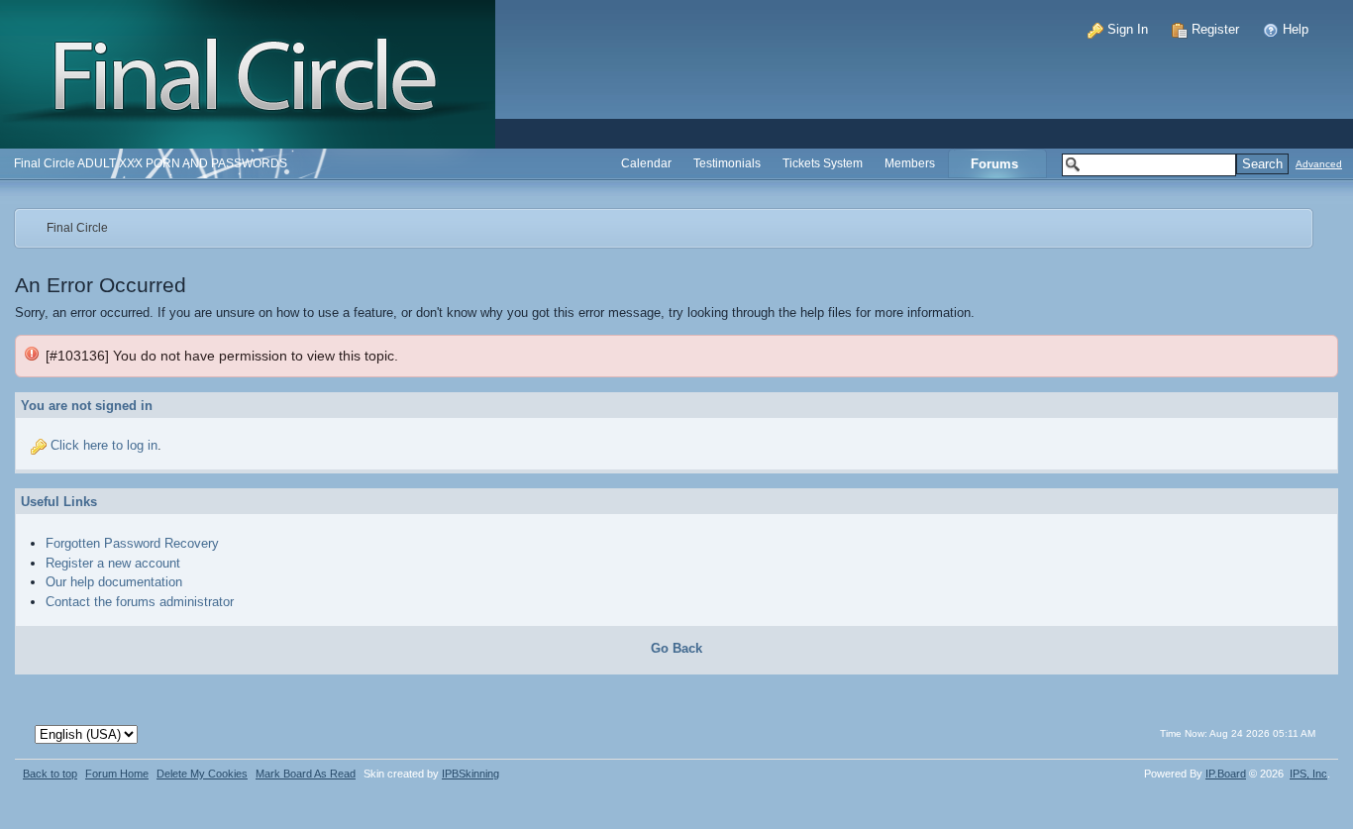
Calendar (646, 162)
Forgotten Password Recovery (132, 543)
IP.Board (1225, 773)
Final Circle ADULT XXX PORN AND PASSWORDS (150, 162)
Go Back (676, 648)
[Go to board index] (247, 72)
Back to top (50, 773)
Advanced (1319, 163)
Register (1213, 29)
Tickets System (822, 162)
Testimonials (727, 162)
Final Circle (77, 227)
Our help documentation (114, 581)
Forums (994, 163)
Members (910, 162)
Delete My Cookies (202, 773)
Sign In (1125, 29)
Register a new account (113, 563)
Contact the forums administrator (140, 601)
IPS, (1308, 773)
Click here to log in (104, 445)
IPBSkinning (470, 773)
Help (1293, 29)
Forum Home (117, 773)
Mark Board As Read (306, 773)
